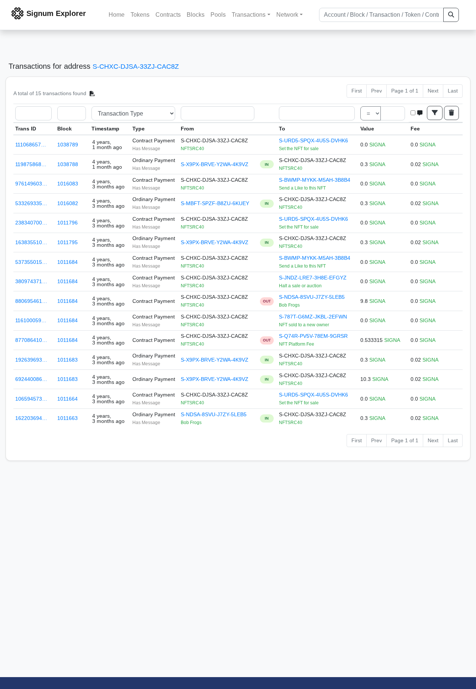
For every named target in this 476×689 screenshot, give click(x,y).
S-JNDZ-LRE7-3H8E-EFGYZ (313, 278)
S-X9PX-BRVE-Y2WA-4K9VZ (214, 164)
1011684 (67, 262)
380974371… (31, 281)
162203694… (31, 418)
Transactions (249, 15)
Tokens (140, 15)
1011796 (67, 223)
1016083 (67, 184)
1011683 (67, 360)
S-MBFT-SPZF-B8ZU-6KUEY (215, 203)
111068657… (30, 145)
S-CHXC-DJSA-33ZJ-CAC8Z (136, 66)
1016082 (67, 203)
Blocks (196, 15)
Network (287, 15)
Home (117, 15)
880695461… (31, 301)
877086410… (31, 340)
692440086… (31, 379)
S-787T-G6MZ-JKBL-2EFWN (313, 317)
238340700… (31, 223)
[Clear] (451, 113)
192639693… (31, 360)
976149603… (31, 184)
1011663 (67, 418)
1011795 (67, 242)
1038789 (67, 145)
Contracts (168, 15)
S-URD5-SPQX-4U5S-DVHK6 (313, 140)
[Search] (451, 15)
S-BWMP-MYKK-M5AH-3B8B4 (314, 180)
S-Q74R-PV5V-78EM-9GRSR (313, 336)
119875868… (30, 164)
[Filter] (435, 113)
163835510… (31, 242)
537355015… (31, 262)
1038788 (67, 164)
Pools (218, 15)
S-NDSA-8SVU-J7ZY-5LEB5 (312, 297)
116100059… (30, 320)
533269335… (31, 203)
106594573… (31, 399)
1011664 (67, 399)
